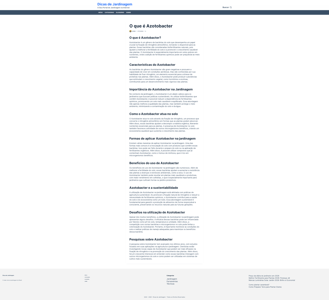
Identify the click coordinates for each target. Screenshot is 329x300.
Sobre (128, 12)
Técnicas (170, 284)
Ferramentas (172, 281)
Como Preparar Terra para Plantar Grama (265, 287)
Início (100, 12)
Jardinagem (172, 279)
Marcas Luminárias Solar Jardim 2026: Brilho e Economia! (272, 280)
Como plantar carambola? (259, 285)
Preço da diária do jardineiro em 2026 (264, 276)
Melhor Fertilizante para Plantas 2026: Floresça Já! (269, 278)
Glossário (120, 12)
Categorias (109, 12)
